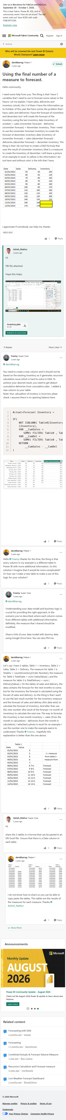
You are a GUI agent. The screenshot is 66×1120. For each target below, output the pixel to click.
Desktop (9, 44)
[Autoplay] (27, 1008)
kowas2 (27, 1034)
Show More (16, 927)
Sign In (59, 35)
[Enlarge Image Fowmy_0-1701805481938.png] (33, 474)
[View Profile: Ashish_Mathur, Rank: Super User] (9, 819)
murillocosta (27, 1070)
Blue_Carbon (27, 1058)
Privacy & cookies (29, 1103)
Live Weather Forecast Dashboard (26, 1078)
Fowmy (14, 356)
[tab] (31, 1008)
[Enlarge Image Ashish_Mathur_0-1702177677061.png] (33, 296)
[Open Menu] (61, 44)
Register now (10, 25)
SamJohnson (31, 1046)
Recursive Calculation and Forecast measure (31, 1066)
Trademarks (7, 1109)
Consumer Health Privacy (42, 1113)
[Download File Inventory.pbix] (25, 325)
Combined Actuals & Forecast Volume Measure (33, 1054)
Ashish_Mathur (20, 249)
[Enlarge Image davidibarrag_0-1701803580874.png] (27, 187)
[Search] (42, 36)
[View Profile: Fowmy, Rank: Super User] (6, 358)
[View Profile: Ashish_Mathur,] (9, 251)
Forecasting (14, 1042)
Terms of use (46, 1103)
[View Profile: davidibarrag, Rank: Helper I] (6, 64)
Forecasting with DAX (19, 1030)
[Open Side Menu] (4, 35)
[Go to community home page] (23, 35)
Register (50, 35)
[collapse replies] (33, 353)
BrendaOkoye (30, 1082)
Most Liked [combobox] (55, 347)
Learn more (39, 54)
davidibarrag (17, 62)
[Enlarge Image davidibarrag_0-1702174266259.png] (32, 765)
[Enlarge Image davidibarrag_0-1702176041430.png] (35, 876)
